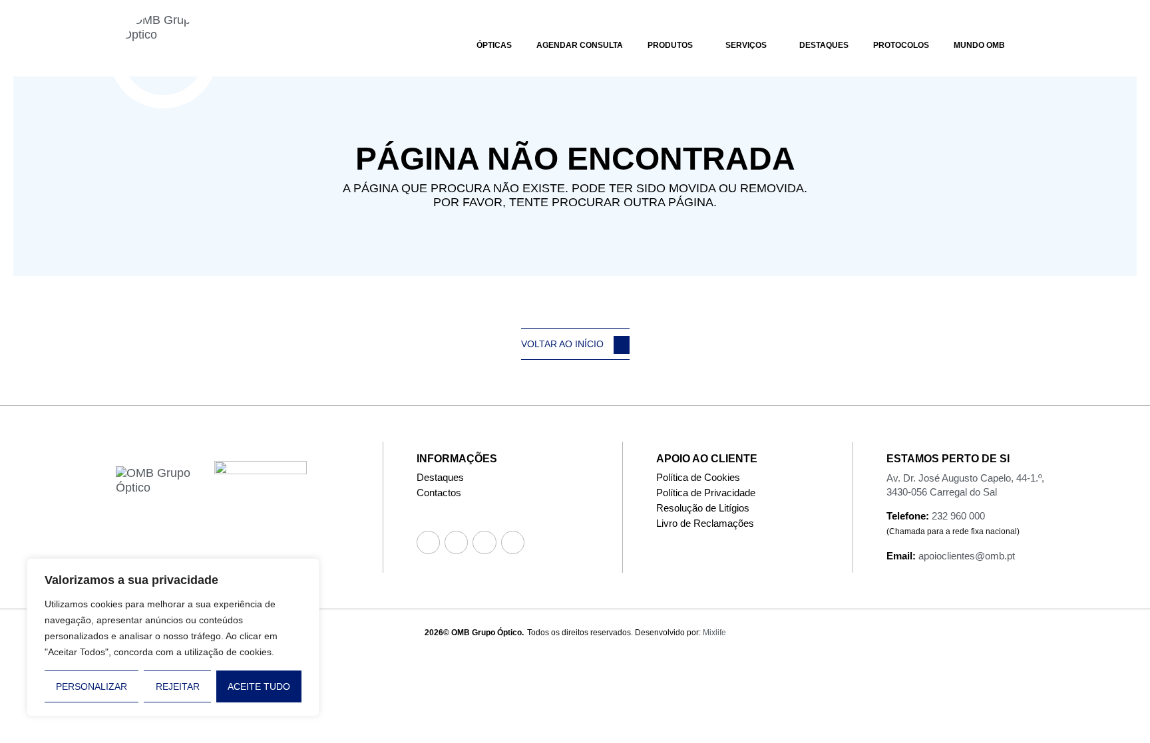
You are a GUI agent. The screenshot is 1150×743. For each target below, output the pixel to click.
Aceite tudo (259, 686)
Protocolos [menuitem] (901, 45)
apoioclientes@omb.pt (966, 555)
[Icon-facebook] (428, 542)
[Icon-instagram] (456, 542)
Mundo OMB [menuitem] (979, 45)
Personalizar (91, 686)
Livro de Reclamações (705, 523)
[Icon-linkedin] (512, 542)
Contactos (439, 492)
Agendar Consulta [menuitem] (579, 45)
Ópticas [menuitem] (494, 45)
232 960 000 (958, 515)
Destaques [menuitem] (824, 45)
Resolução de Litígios (702, 508)
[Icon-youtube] (484, 542)
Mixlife (714, 632)
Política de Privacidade (705, 492)
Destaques (440, 477)
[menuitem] (674, 43)
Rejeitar (178, 686)
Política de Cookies (698, 477)
